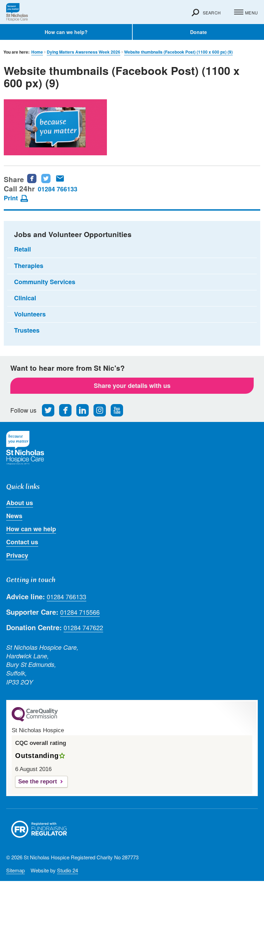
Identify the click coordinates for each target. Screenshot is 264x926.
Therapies (28, 265)
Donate (198, 32)
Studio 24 (67, 870)
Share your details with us (132, 385)
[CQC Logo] (35, 720)
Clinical (25, 297)
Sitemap (15, 870)
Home (37, 52)
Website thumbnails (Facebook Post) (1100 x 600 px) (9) (178, 52)
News (14, 515)
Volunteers (30, 314)
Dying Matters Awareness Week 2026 (83, 52)
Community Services (44, 281)
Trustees (27, 330)
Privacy (17, 555)
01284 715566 (80, 612)
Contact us (22, 541)
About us (19, 502)
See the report (37, 781)
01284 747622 (83, 627)
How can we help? (66, 32)
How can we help (31, 528)
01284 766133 (57, 189)
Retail (22, 249)
